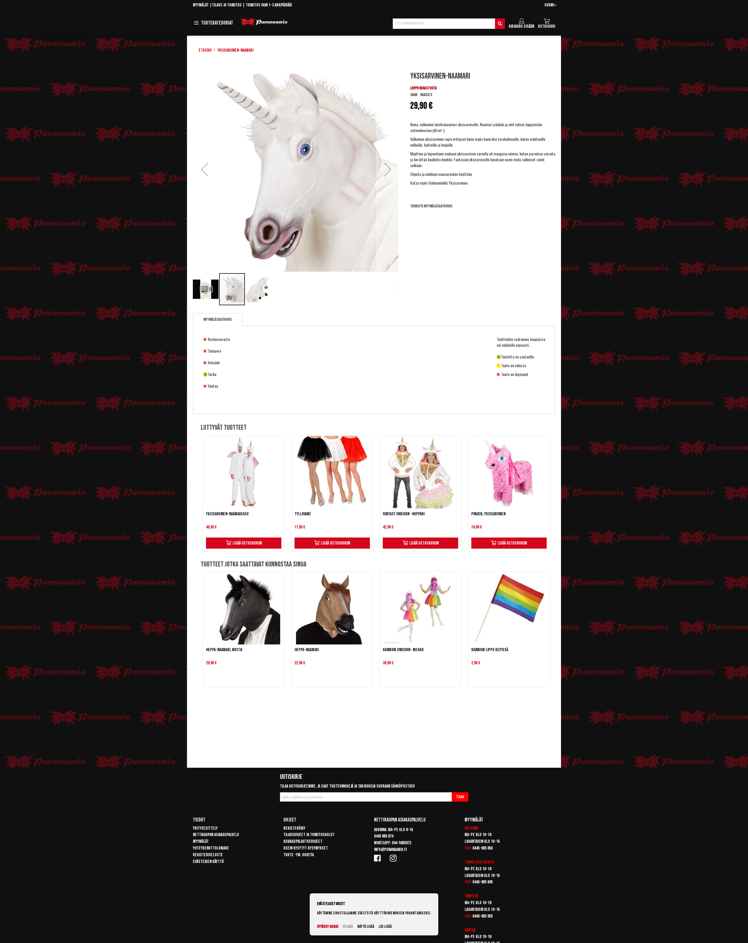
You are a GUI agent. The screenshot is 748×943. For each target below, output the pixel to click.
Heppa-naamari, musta (224, 650)
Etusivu (205, 50)
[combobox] (449, 23)
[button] (550, 5)
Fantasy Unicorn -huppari (404, 514)
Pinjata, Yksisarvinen (488, 514)
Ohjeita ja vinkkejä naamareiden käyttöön (441, 174)
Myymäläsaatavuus (217, 319)
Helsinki (471, 828)
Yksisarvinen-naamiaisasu (227, 514)
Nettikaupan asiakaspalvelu (216, 835)
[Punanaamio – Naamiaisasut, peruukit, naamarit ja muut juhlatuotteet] (264, 22)
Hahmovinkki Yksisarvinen (448, 183)
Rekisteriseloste (208, 855)
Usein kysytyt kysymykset (305, 848)
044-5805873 (401, 843)
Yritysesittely (205, 828)
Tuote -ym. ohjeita (298, 855)
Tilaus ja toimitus (227, 5)
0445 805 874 (383, 836)
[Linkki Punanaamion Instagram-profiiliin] (394, 858)
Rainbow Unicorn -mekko (403, 650)
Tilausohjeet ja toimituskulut (309, 835)
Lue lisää (385, 926)
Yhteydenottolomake (211, 848)
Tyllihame (303, 514)
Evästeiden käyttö (208, 861)
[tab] (217, 319)
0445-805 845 (482, 882)
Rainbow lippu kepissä (489, 650)
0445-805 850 (482, 848)
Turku (470, 862)
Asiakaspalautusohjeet (302, 841)
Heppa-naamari (307, 650)
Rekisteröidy (294, 828)
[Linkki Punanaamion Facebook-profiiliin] (378, 858)
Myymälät (201, 5)
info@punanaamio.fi (390, 849)
